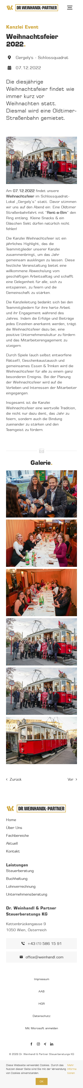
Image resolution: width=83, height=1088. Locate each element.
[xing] (45, 1044)
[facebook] (31, 1044)
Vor (70, 779)
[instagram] (38, 1044)
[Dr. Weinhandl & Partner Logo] (32, 5)
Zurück (16, 779)
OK (42, 1081)
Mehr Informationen (71, 1069)
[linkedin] (51, 1044)
